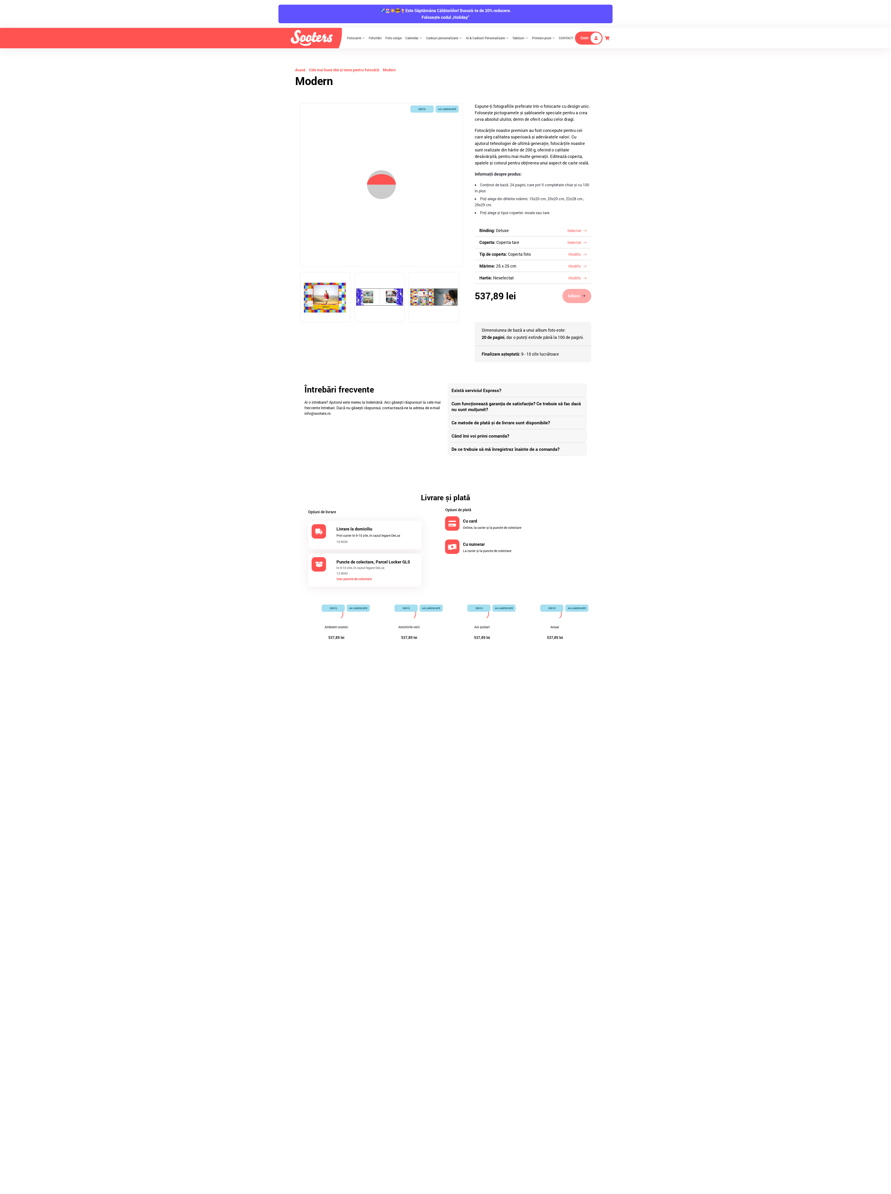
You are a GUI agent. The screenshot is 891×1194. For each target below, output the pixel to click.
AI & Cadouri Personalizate (485, 38)
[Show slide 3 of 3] (434, 297)
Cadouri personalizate (442, 38)
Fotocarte (354, 38)
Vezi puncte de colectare (354, 579)
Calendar (412, 38)
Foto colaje (393, 38)
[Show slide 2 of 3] (379, 297)
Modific (574, 254)
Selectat (574, 230)
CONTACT (566, 38)
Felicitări (375, 38)
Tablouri (518, 38)
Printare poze (541, 38)
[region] (381, 218)
